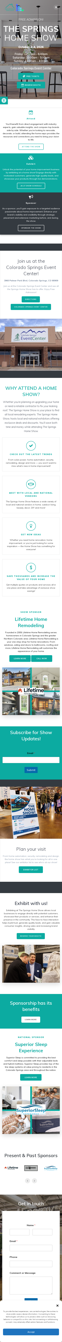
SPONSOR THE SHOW (31, 228)
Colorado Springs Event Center (31, 68)
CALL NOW (42, 658)
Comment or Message (23, 1273)
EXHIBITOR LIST (30, 869)
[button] (4, 100)
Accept (31, 1332)
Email (31, 753)
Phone (13, 1257)
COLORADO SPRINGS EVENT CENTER (31, 307)
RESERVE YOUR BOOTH (30, 936)
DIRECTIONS (30, 299)
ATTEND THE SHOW (31, 147)
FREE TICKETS (32, 76)
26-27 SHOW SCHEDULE (31, 186)
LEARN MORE (20, 658)
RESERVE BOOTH (33, 85)
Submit (31, 770)
